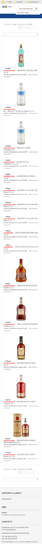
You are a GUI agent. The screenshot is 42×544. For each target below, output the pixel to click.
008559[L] (9, 109)
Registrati (19, 2)
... (36, 27)
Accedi (9, 2)
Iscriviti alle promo (33, 2)
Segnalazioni (6, 499)
